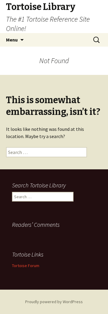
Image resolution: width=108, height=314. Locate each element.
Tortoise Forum (25, 265)
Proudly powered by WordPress (54, 301)
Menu (12, 40)
